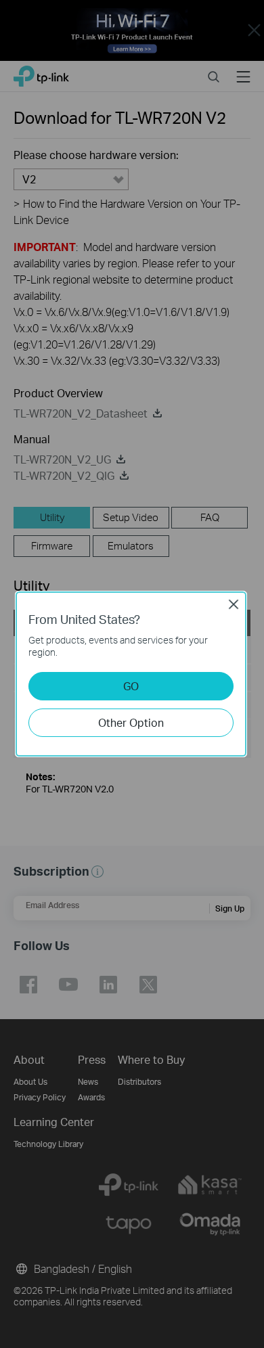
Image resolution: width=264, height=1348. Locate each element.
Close (233, 604)
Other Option (131, 722)
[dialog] (132, 674)
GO (131, 686)
